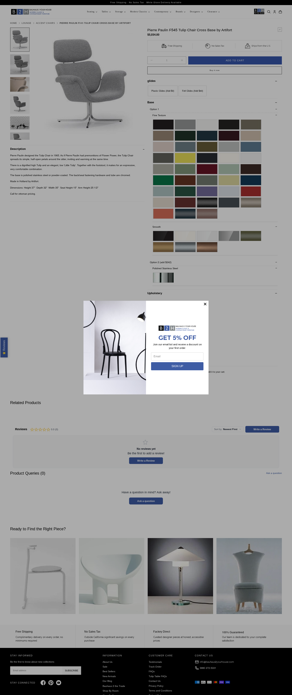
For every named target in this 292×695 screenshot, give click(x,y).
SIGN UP (177, 366)
